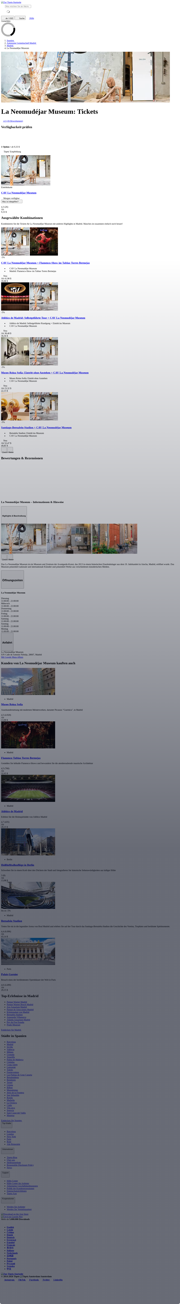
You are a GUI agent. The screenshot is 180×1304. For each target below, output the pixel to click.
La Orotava (12, 1103)
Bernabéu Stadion (15, 1014)
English (10, 1227)
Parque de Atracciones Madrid (20, 1009)
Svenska (11, 1266)
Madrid (10, 1044)
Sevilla (10, 1047)
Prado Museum (13, 1025)
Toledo (10, 1070)
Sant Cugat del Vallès (16, 1113)
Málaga (10, 1052)
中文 (9, 1269)
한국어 (10, 1247)
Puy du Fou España (15, 1022)
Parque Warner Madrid (17, 1002)
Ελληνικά (11, 1240)
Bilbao (10, 1087)
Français (11, 1245)
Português (11, 1258)
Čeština (10, 1232)
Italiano (10, 1250)
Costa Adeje (12, 1065)
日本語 (10, 1256)
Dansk (10, 1235)
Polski (10, 1261)
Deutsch (10, 1237)
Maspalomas (12, 1090)
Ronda (10, 1097)
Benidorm (11, 1080)
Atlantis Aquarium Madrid (18, 1020)
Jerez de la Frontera (15, 1092)
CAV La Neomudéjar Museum (18, 192)
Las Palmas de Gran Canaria (19, 1075)
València (10, 1049)
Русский (11, 1263)
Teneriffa (11, 1057)
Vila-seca (11, 1108)
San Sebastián (13, 1095)
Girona (10, 1085)
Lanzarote (11, 1067)
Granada (10, 1054)
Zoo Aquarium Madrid (17, 1007)
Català (10, 1230)
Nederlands (12, 1253)
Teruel (9, 1082)
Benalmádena (13, 1077)
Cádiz (9, 1105)
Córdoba (10, 1062)
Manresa (10, 1115)
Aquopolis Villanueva (16, 1017)
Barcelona (11, 1042)
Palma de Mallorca (15, 1059)
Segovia (10, 1110)
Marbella (11, 1100)
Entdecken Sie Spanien (11, 1120)
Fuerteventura (13, 1072)
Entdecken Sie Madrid (11, 1030)
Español (10, 1242)
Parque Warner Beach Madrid (20, 1004)
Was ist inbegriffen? (10, 202)
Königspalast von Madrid (18, 1012)
